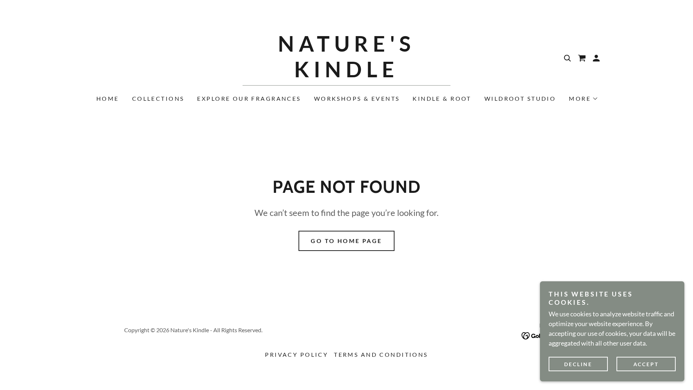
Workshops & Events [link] (357, 98)
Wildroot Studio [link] (520, 98)
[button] (582, 58)
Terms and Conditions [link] (381, 354)
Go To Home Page (346, 240)
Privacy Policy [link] (296, 354)
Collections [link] (158, 98)
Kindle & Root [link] (442, 98)
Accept (646, 364)
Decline (578, 364)
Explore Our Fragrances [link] (249, 98)
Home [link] (107, 98)
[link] (346, 75)
